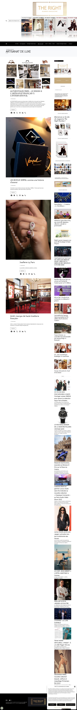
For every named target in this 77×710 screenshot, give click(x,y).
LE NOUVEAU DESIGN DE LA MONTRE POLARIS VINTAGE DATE (62, 427)
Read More (13, 109)
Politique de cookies (57, 707)
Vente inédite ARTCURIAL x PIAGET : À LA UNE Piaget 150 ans (62, 643)
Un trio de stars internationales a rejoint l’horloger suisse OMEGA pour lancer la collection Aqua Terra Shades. (62, 396)
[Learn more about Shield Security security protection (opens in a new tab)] (2, 708)
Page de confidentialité (65, 707)
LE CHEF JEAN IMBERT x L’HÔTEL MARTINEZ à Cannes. (62, 573)
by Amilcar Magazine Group (15, 20)
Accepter (52, 704)
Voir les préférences (70, 704)
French (57, 60)
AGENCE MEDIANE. (22, 703)
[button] (74, 686)
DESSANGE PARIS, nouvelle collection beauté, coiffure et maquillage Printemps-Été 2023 (62, 679)
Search (67, 80)
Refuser (61, 704)
